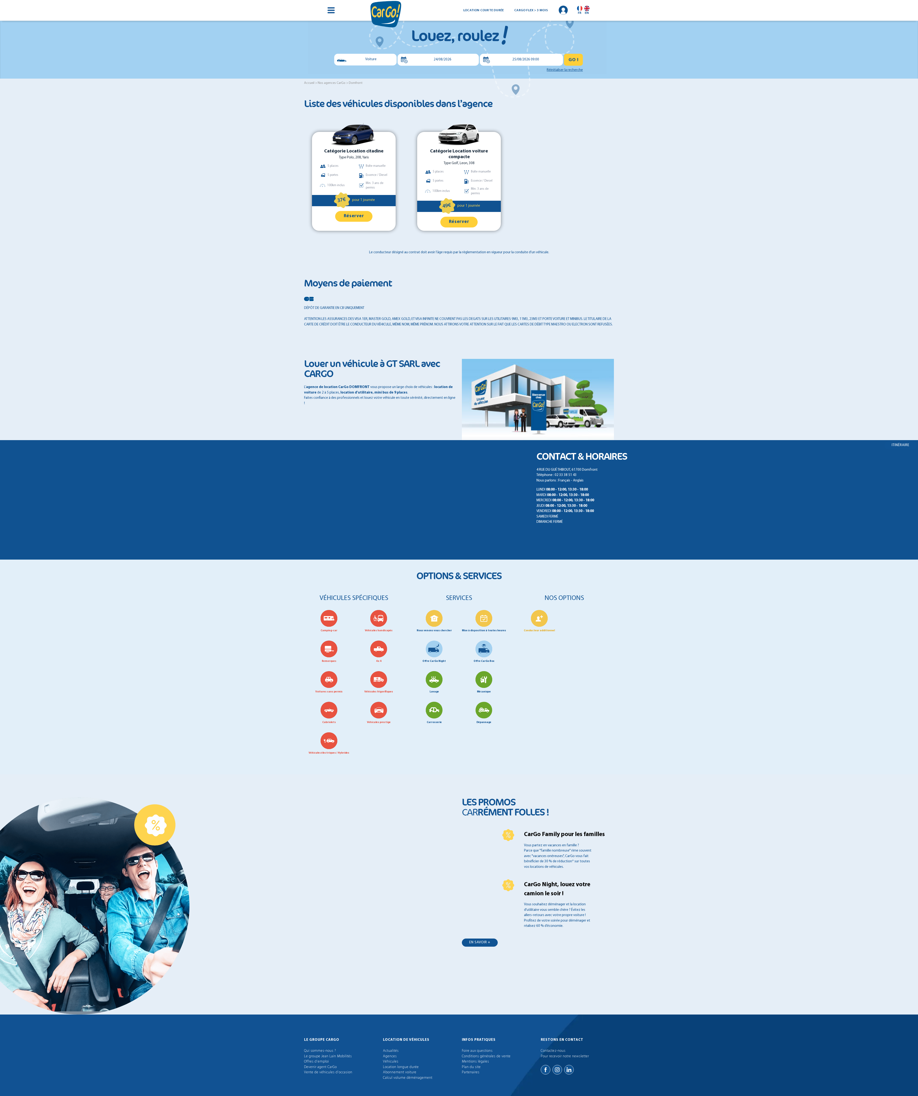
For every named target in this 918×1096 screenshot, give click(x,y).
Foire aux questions (477, 1051)
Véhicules (391, 1062)
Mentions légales (475, 1062)
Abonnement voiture (399, 1072)
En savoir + (479, 942)
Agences (390, 1056)
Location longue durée (401, 1067)
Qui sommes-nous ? (320, 1051)
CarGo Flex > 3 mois (531, 10)
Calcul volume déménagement (407, 1078)
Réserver (354, 216)
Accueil (309, 83)
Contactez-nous (553, 1051)
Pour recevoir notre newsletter (565, 1056)
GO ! (573, 60)
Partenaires (471, 1072)
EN (587, 13)
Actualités (391, 1051)
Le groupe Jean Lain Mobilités (328, 1056)
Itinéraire (900, 445)
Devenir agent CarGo (320, 1067)
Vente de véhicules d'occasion (328, 1072)
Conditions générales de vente (486, 1056)
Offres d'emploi (316, 1062)
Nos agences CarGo (331, 83)
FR (579, 13)
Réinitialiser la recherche (565, 70)
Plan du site (471, 1067)
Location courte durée (483, 10)
